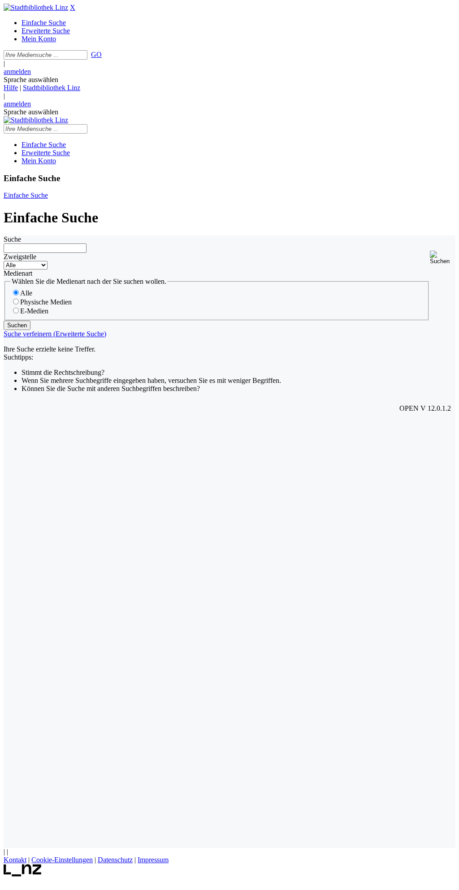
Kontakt (15, 860)
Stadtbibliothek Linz (51, 87)
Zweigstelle (20, 256)
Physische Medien (46, 302)
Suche (12, 239)
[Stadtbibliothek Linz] (36, 7)
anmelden (17, 71)
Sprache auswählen (31, 79)
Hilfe (11, 87)
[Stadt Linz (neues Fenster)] (23, 874)
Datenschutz (115, 860)
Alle (26, 293)
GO (96, 54)
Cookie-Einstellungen (62, 860)
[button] (442, 258)
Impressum (153, 860)
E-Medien (34, 311)
